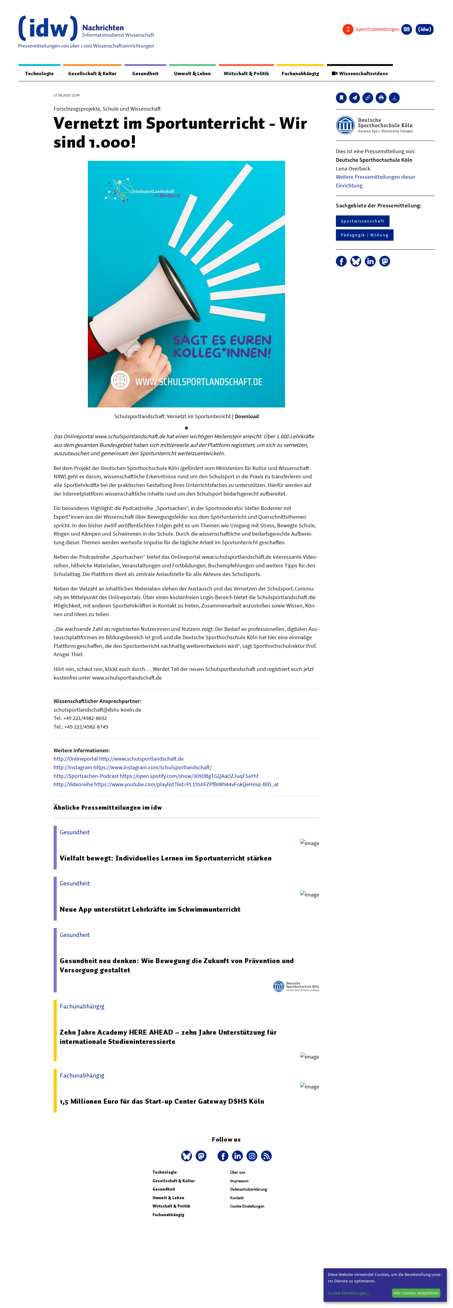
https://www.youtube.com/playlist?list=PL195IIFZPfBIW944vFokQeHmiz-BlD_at (186, 784)
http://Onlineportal (76, 758)
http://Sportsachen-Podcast (86, 775)
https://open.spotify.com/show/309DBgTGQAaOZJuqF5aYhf (189, 775)
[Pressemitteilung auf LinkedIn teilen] (370, 261)
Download (247, 416)
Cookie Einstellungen (247, 1206)
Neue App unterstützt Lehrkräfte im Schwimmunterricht (150, 909)
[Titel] (341, 97)
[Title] (367, 97)
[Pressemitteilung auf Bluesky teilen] (355, 261)
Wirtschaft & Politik (246, 73)
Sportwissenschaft (363, 221)
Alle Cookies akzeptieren (416, 1293)
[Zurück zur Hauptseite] (425, 29)
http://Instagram (73, 767)
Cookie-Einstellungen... (349, 1293)
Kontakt (236, 1197)
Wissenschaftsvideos (362, 73)
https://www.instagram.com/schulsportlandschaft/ (152, 767)
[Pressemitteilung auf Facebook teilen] (341, 261)
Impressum (239, 1180)
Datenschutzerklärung (248, 1189)
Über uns (237, 1172)
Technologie (39, 73)
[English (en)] (406, 29)
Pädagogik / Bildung (364, 235)
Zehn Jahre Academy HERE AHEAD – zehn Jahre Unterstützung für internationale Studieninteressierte (168, 1037)
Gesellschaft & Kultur (92, 73)
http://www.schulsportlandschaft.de (141, 758)
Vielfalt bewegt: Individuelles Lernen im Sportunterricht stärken (165, 858)
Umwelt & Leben (192, 73)
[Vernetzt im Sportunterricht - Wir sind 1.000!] (354, 97)
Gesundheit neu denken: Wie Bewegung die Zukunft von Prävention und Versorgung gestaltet (177, 965)
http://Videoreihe (73, 784)
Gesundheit (145, 73)
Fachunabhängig (300, 73)
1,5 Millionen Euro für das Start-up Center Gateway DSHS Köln (162, 1101)
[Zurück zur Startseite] (86, 32)
